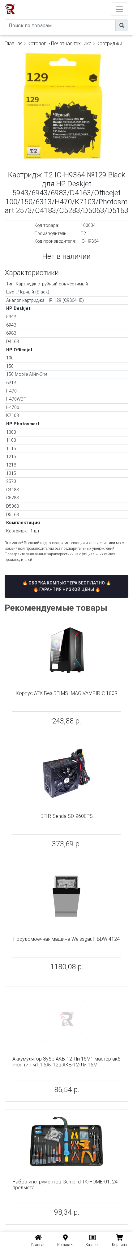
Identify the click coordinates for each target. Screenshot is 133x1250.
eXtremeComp (75, 2)
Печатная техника (71, 43)
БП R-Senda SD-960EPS (67, 816)
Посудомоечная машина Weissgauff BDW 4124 (66, 939)
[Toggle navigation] (119, 9)
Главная (14, 43)
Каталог (37, 43)
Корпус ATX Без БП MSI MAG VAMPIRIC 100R (67, 693)
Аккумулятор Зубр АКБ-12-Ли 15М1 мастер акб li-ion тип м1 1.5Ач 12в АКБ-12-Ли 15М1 (66, 1062)
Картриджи (109, 43)
